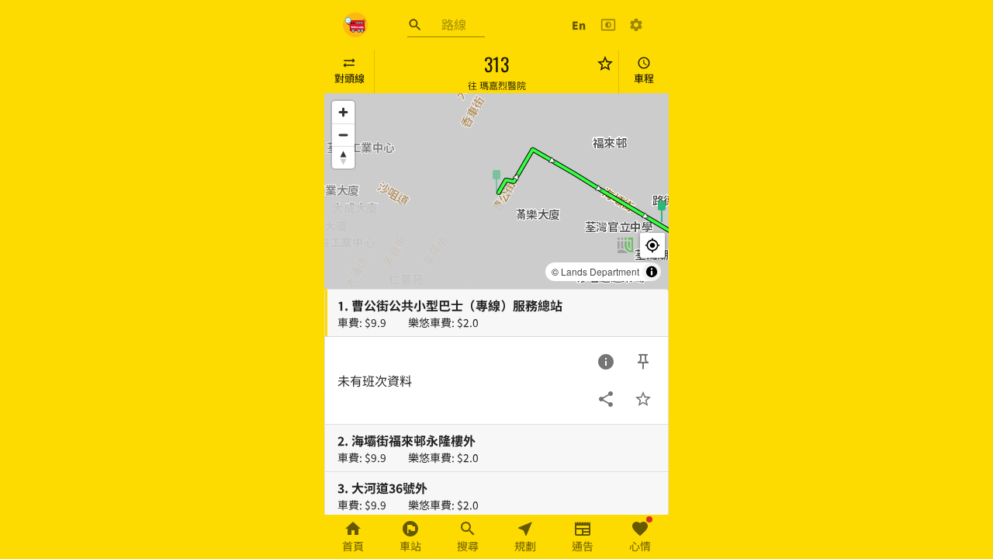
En (579, 25)
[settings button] (636, 25)
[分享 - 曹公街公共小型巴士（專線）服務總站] (606, 399)
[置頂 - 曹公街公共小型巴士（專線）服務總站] (643, 361)
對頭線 (349, 78)
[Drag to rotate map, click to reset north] (343, 157)
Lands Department (600, 271)
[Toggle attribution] (651, 271)
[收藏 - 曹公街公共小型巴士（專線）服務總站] (643, 399)
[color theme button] (608, 25)
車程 (644, 78)
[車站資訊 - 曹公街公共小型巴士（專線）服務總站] (606, 361)
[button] (496, 179)
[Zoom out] (343, 134)
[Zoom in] (343, 112)
